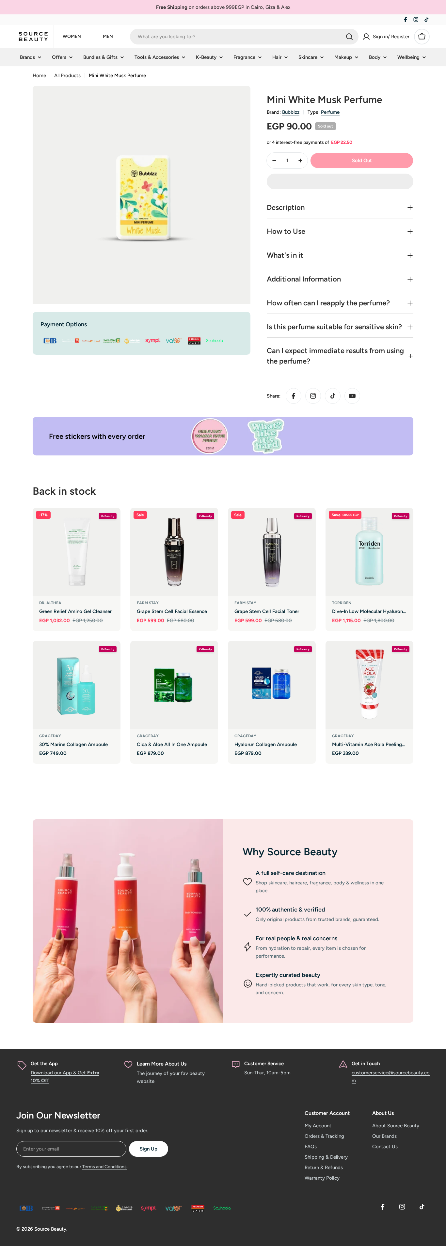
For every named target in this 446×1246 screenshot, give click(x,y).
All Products (67, 75)
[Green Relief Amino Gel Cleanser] (76, 552)
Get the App (44, 1064)
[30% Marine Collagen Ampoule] (76, 685)
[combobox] (244, 36)
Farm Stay (148, 603)
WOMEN (72, 36)
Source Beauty (50, 1229)
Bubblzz (290, 112)
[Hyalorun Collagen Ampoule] (272, 685)
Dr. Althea (50, 603)
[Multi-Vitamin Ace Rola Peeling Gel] (369, 685)
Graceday (50, 736)
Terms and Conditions (104, 1166)
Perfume (330, 112)
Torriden (341, 603)
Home (39, 75)
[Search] (349, 37)
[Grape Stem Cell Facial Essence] (174, 552)
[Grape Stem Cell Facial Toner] (272, 552)
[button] (340, 181)
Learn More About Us (161, 1064)
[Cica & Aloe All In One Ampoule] (174, 685)
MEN (108, 36)
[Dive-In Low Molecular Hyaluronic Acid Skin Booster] (369, 552)
